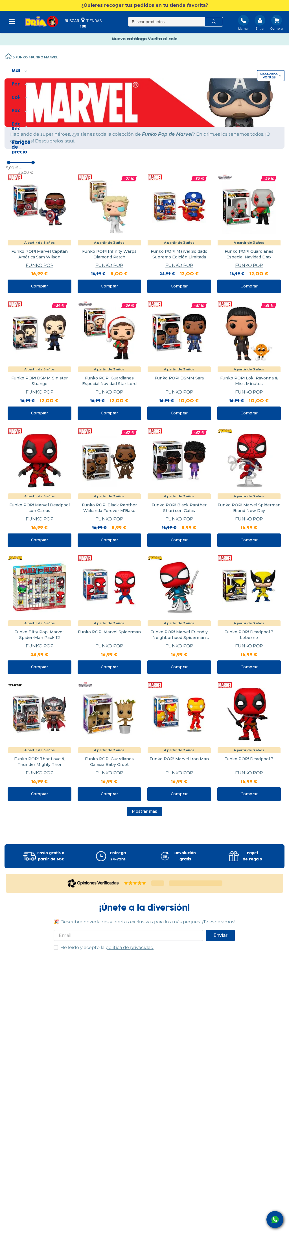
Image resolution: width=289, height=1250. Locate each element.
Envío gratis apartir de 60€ (50, 856)
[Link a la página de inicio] (8, 57)
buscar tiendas (83, 22)
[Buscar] (213, 22)
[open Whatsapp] (274, 1219)
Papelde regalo (252, 856)
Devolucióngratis (185, 856)
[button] (144, 5)
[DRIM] (41, 22)
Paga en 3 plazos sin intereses (153, 39)
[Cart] (276, 23)
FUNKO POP (39, 265)
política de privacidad (130, 947)
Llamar (243, 28)
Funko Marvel (44, 57)
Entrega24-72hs (118, 856)
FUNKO (22, 57)
